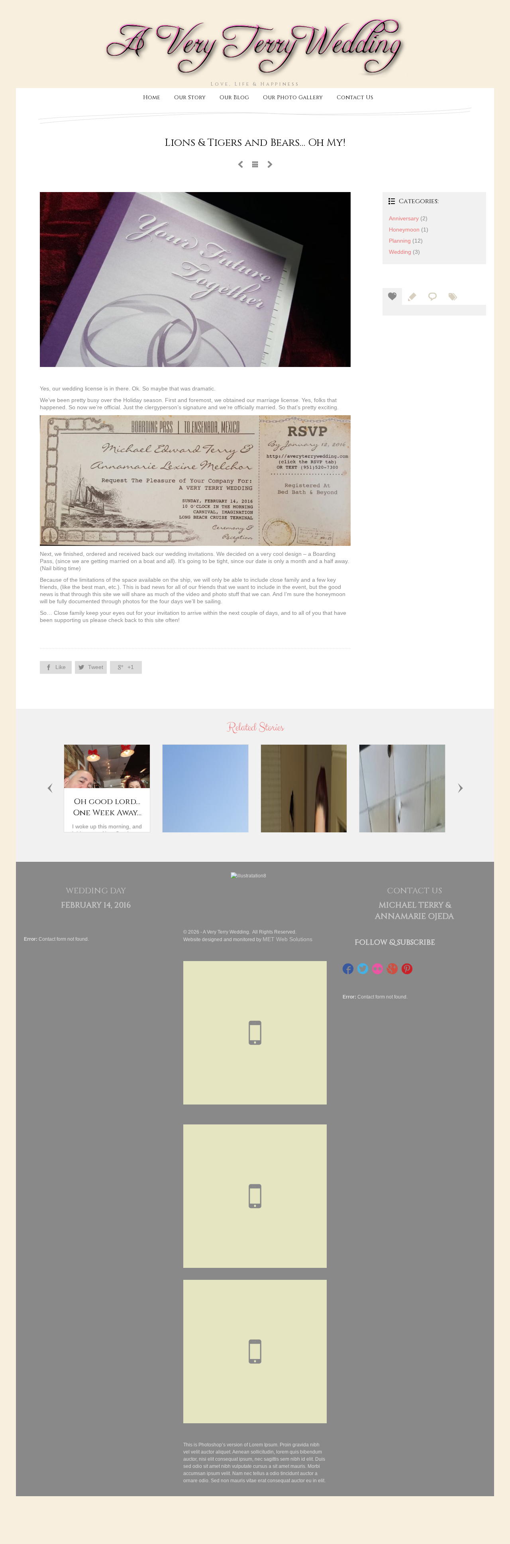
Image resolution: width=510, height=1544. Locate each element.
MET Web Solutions (287, 939)
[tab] (392, 296)
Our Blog (234, 97)
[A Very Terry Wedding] (255, 76)
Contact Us (355, 97)
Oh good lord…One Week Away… (107, 807)
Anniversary (404, 218)
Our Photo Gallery (293, 97)
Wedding (400, 252)
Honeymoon (404, 229)
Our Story (190, 97)
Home (151, 97)
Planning (400, 240)
